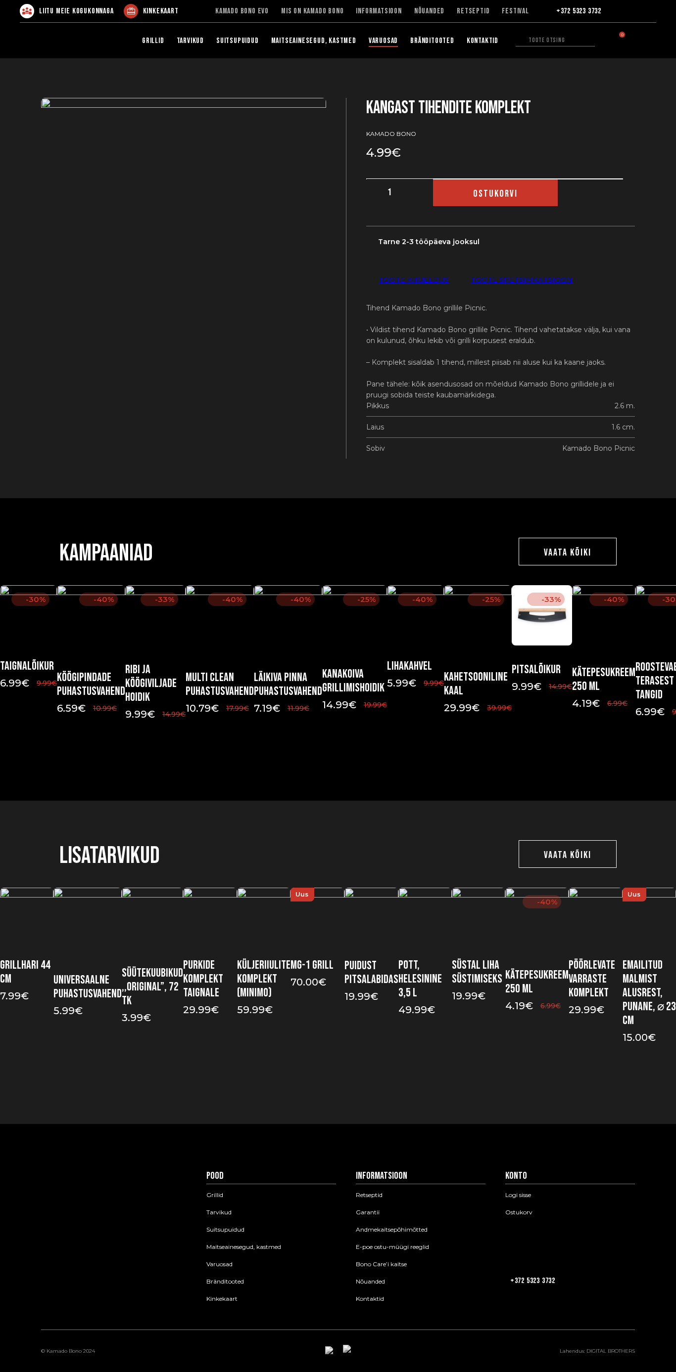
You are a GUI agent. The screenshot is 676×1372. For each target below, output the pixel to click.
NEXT (349, 756)
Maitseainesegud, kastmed (313, 40)
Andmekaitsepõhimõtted (392, 1230)
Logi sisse (518, 1195)
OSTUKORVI (495, 194)
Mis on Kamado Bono (312, 11)
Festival (515, 11)
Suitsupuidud (237, 40)
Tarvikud (190, 40)
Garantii (368, 1212)
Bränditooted (432, 40)
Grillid (153, 40)
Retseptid (473, 11)
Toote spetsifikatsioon (522, 279)
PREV (327, 756)
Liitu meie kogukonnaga (76, 11)
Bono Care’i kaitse (381, 1264)
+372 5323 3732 (578, 11)
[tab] (414, 279)
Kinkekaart (161, 11)
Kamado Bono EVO (242, 11)
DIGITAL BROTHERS (610, 1351)
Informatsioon (378, 11)
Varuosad (383, 40)
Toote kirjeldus (414, 279)
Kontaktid (482, 40)
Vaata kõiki (567, 552)
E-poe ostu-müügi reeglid (392, 1247)
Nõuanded (429, 11)
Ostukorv (518, 1212)
